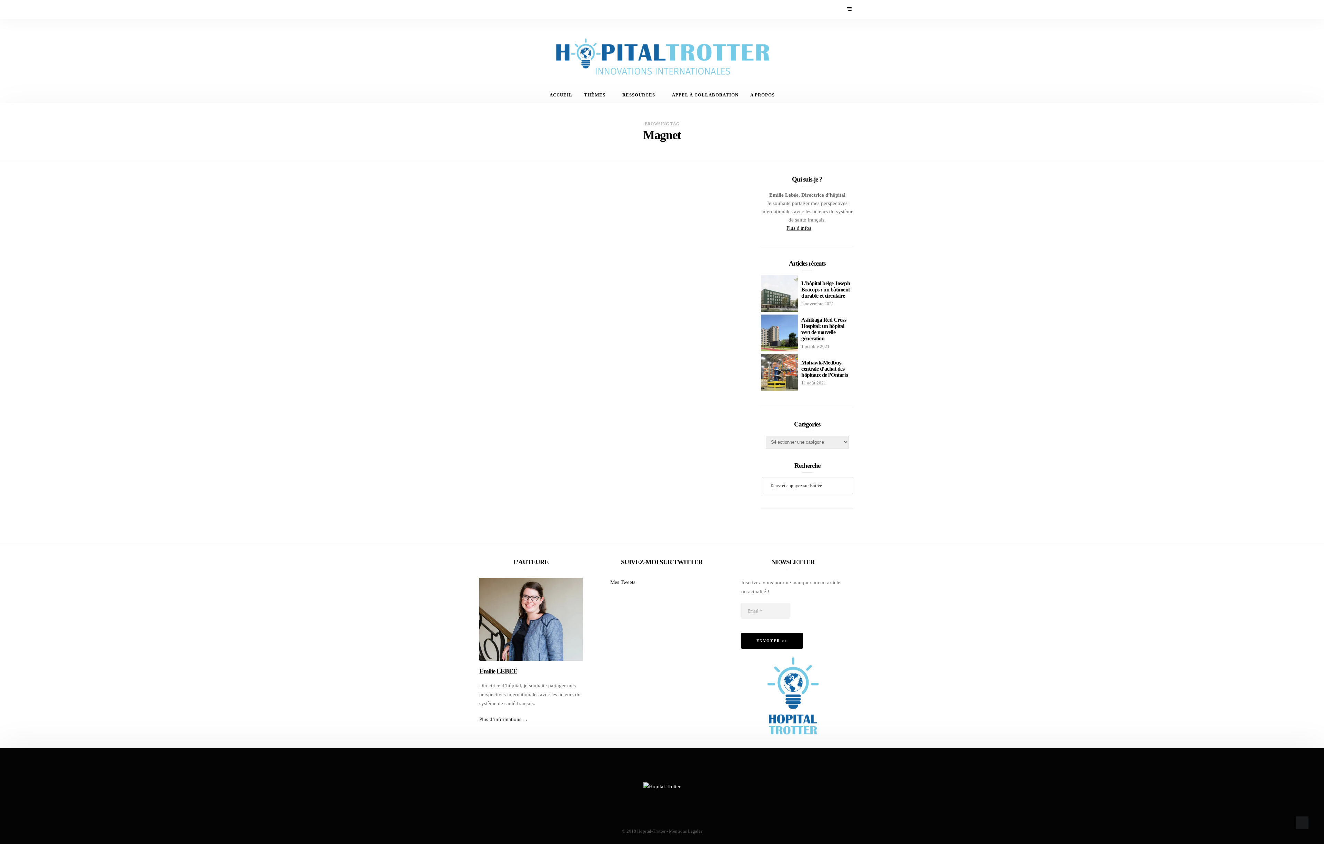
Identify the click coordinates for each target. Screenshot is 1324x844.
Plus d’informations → (503, 719)
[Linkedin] (503, 9)
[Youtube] (494, 9)
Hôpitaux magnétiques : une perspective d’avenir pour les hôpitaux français (664, 221)
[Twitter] (484, 9)
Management (650, 197)
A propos (762, 95)
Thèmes (594, 95)
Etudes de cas (609, 197)
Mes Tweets (622, 582)
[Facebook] (475, 9)
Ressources (638, 95)
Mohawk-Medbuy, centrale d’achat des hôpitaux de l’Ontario (824, 369)
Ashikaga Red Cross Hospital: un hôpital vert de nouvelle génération (823, 329)
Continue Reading (611, 293)
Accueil (561, 95)
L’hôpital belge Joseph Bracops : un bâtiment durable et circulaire (825, 289)
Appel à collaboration (705, 95)
